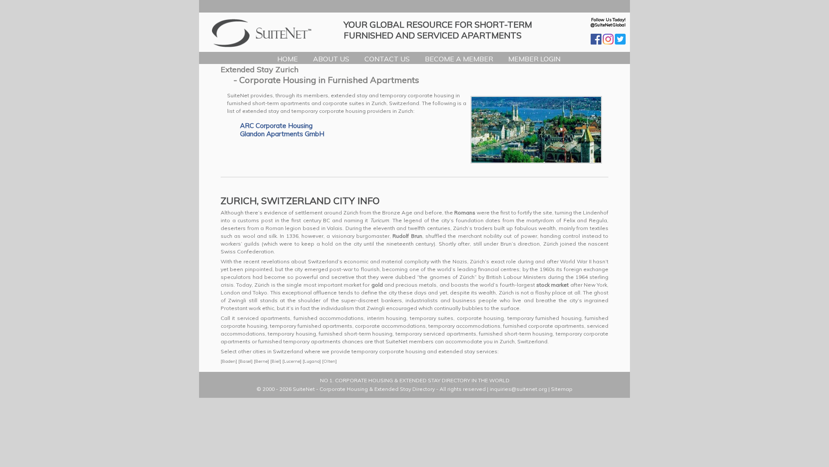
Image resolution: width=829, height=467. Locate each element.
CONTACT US (387, 58)
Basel (245, 361)
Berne (261, 361)
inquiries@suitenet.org (518, 389)
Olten (329, 361)
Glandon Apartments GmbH (282, 134)
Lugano (312, 361)
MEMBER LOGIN (534, 58)
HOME (287, 58)
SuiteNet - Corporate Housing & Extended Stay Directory (364, 389)
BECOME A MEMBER (459, 58)
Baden (229, 361)
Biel (276, 361)
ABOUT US (331, 58)
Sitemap (562, 389)
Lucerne (292, 361)
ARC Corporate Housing (276, 126)
